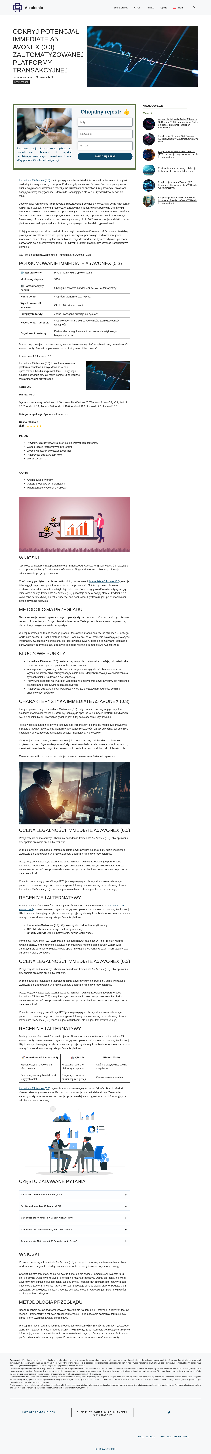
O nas (137, 7)
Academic (34, 8)
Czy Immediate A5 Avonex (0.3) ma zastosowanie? (47, 1229)
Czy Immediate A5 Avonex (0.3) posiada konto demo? (49, 1241)
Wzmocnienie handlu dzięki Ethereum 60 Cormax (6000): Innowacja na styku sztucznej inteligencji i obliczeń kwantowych (178, 123)
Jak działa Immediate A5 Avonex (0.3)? (41, 1206)
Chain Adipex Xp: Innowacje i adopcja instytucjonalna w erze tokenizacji (177, 169)
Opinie (163, 7)
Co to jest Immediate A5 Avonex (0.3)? (41, 1194)
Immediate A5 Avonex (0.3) (34, 180)
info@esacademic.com (38, 1412)
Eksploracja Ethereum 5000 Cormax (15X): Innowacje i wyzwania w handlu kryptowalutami (178, 154)
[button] (194, 7)
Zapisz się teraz (105, 156)
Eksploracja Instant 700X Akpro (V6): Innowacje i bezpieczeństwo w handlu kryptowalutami (177, 200)
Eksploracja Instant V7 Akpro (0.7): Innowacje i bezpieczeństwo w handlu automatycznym (177, 185)
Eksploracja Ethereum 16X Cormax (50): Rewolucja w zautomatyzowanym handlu (178, 139)
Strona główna (121, 7)
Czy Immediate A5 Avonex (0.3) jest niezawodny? (47, 1218)
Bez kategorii (21, 82)
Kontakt (150, 7)
